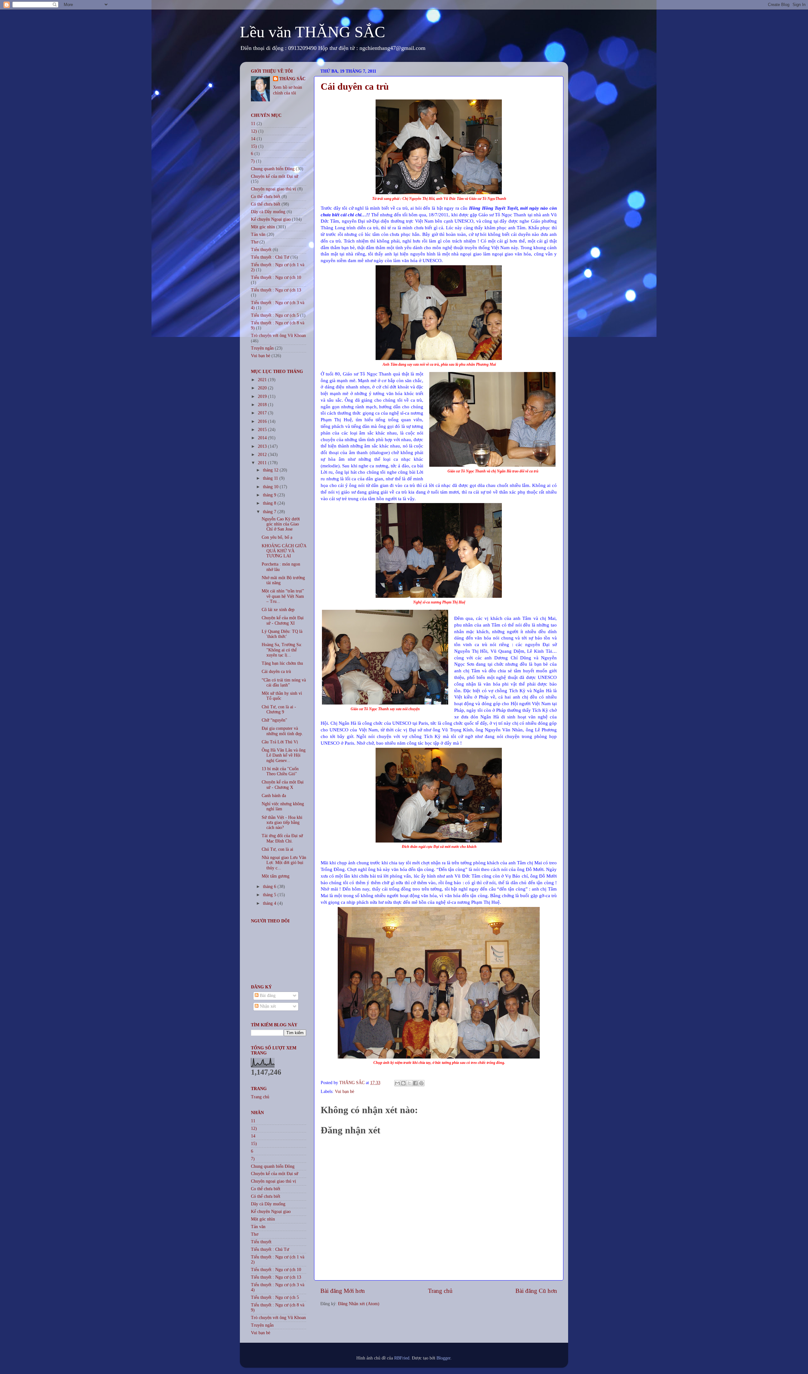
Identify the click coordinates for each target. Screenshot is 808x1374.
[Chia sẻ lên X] (409, 1083)
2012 (263, 454)
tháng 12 (271, 470)
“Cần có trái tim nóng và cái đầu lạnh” (284, 682)
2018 (263, 404)
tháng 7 (270, 511)
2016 (263, 421)
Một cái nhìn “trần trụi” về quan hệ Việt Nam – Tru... (283, 596)
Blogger (443, 1358)
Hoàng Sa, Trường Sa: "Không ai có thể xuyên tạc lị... (282, 649)
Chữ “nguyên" (274, 720)
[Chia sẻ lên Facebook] (415, 1083)
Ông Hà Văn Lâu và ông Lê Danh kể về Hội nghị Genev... (284, 755)
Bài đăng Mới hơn (342, 1290)
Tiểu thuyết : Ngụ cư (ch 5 (275, 315)
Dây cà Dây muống (268, 211)
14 (253, 138)
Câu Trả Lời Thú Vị (280, 742)
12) (254, 131)
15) (254, 146)
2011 (263, 462)
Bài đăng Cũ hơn (536, 1290)
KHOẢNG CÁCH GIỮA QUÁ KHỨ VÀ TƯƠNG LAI (284, 550)
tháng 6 (270, 886)
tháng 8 (270, 503)
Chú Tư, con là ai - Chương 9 (279, 709)
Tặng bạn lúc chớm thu (282, 663)
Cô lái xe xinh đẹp (278, 609)
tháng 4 (270, 903)
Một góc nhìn (263, 227)
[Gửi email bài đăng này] (397, 1083)
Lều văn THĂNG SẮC (312, 32)
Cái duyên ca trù (276, 671)
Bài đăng (267, 995)
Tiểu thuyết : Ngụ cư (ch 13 (276, 290)
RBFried (401, 1358)
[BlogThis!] (403, 1083)
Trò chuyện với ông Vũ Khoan (278, 335)
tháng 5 (270, 894)
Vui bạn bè (344, 1091)
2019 (263, 396)
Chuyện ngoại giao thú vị (273, 189)
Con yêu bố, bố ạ (277, 537)
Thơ (254, 242)
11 (253, 123)
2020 (263, 388)
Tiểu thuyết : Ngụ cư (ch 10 (276, 277)
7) (253, 161)
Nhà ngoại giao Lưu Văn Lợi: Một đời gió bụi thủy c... (284, 862)
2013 (263, 446)
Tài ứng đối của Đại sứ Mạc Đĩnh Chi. (282, 838)
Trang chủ (440, 1290)
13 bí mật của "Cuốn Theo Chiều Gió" (280, 771)
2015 (263, 429)
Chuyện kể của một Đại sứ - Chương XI (283, 620)
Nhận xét (267, 1006)
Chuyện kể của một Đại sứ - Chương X (283, 784)
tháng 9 (270, 495)
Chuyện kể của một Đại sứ (274, 176)
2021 (263, 379)
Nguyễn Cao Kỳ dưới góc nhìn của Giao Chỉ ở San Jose (281, 524)
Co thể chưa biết (265, 196)
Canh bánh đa (274, 795)
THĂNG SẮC (292, 78)
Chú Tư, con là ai (277, 849)
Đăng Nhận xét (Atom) (358, 1303)
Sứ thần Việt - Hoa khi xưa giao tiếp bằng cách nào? (282, 822)
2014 (263, 437)
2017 (263, 413)
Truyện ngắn (262, 348)
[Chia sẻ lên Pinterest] (421, 1083)
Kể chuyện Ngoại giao (271, 219)
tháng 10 (271, 486)
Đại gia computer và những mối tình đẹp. (282, 731)
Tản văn (258, 234)
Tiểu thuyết (261, 249)
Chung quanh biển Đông (272, 168)
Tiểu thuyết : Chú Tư (270, 257)
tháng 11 (271, 478)
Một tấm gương (275, 876)
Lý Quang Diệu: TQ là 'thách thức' (282, 634)
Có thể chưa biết (265, 204)
